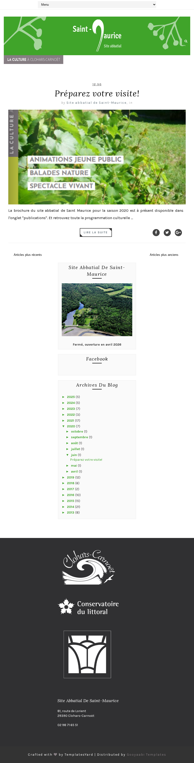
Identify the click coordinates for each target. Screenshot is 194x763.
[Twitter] (167, 232)
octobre (77, 431)
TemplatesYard (79, 755)
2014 (71, 507)
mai (74, 466)
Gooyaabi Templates (146, 755)
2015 (71, 501)
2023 (71, 409)
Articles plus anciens (164, 255)
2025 (71, 397)
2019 (71, 477)
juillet (76, 449)
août (75, 443)
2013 (71, 512)
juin (74, 455)
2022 (71, 415)
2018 (71, 483)
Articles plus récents (28, 255)
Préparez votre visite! (97, 93)
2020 (71, 426)
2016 (71, 495)
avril (75, 472)
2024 (71, 403)
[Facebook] (156, 232)
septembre (80, 437)
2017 (71, 489)
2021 (71, 421)
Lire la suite (96, 232)
